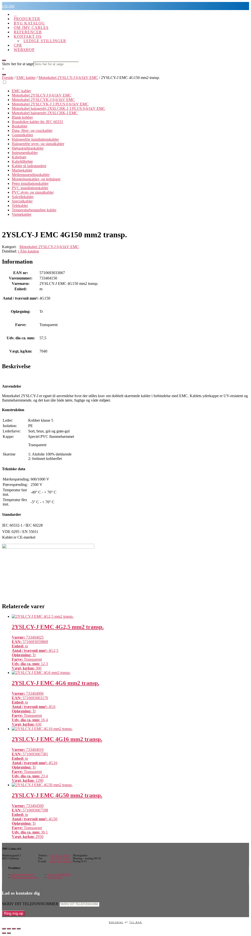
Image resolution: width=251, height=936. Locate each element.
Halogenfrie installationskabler (35, 139)
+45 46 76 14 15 (59, 858)
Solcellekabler (23, 197)
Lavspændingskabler (22, 874)
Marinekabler (22, 170)
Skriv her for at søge (17, 64)
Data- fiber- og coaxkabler (32, 130)
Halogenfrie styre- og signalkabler (38, 144)
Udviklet (116, 922)
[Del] (14, 928)
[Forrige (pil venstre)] (4, 933)
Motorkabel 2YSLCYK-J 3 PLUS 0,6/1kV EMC (50, 104)
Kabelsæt (19, 157)
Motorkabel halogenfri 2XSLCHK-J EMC (45, 113)
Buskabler (19, 126)
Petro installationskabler (30, 183)
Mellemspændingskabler (31, 175)
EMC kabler (26, 78)
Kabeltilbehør (22, 161)
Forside (7, 78)
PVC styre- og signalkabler (33, 192)
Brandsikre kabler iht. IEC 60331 (37, 122)
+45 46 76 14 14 (59, 855)
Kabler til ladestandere (29, 166)
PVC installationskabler (30, 188)
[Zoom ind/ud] (4, 928)
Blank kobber (22, 117)
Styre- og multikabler (59, 874)
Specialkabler (22, 201)
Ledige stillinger (45, 41)
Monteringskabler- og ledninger (36, 179)
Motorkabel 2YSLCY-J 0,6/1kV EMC (68, 78)
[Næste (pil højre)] (9, 933)
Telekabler (20, 205)
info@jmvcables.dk (61, 861)
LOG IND (8, 6)
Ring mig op (13, 913)
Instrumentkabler (25, 153)
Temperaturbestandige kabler (34, 210)
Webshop (24, 50)
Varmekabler (21, 214)
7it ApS (135, 922)
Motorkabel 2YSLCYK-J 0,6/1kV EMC (43, 100)
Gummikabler (22, 135)
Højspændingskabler (28, 148)
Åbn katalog (28, 251)
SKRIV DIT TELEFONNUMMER (30, 904)
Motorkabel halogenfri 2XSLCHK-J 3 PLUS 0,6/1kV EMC (58, 108)
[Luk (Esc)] (19, 928)
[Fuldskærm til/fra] (9, 928)
